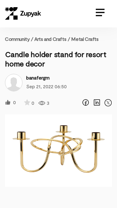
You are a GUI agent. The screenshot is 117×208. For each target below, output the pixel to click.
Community (19, 39)
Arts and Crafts (50, 39)
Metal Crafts (84, 39)
